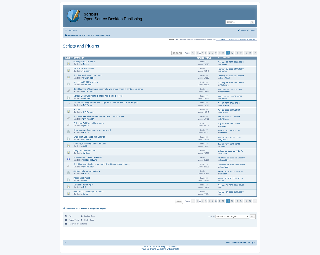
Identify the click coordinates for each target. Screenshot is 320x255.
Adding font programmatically (87, 171)
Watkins (86, 153)
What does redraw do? (84, 68)
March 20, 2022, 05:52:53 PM (230, 96)
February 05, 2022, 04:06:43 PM (231, 69)
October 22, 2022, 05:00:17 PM (230, 151)
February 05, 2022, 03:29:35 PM (231, 62)
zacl (85, 180)
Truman (86, 71)
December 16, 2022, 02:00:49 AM (231, 165)
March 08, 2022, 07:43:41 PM (230, 89)
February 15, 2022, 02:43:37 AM (231, 76)
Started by (79, 58)
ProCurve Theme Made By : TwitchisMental (160, 249)
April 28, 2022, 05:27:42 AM (229, 117)
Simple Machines (168, 246)
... (200, 53)
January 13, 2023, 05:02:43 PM (230, 178)
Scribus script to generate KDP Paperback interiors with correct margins (106, 103)
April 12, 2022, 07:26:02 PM (229, 103)
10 (223, 52)
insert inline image (82, 178)
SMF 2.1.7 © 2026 (152, 246)
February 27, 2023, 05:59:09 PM (231, 192)
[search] (252, 22)
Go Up (179, 201)
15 (245, 52)
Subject (68, 58)
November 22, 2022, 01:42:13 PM (231, 158)
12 (232, 52)
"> (65, 242)
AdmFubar (224, 167)
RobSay (223, 64)
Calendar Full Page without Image (89, 123)
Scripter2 (78, 109)
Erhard (86, 132)
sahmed (86, 98)
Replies (200, 58)
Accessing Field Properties (86, 82)
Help (228, 242)
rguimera (87, 139)
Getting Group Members (84, 62)
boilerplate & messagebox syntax (89, 191)
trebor (85, 194)
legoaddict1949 (90, 160)
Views (208, 58)
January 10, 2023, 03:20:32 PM (230, 171)
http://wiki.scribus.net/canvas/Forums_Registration (236, 39)
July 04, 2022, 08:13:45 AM (229, 144)
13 (237, 52)
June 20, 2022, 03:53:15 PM (229, 137)
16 (250, 52)
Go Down (177, 53)
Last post (223, 58)
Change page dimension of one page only (93, 130)
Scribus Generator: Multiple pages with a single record (98, 96)
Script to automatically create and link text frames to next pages (102, 164)
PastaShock (88, 78)
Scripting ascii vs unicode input (88, 75)
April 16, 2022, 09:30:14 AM (229, 110)
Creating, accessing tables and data (90, 144)
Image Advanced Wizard (85, 150)
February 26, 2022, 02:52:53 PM (231, 83)
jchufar (86, 126)
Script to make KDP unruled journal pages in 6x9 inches (99, 116)
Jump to (211, 216)
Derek (86, 64)
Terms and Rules (239, 242)
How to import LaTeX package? (88, 157)
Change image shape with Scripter (89, 137)
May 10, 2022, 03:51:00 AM (229, 124)
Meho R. (223, 133)
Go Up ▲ (252, 242)
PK (84, 187)
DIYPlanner (88, 91)
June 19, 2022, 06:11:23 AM (229, 130)
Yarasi (222, 146)
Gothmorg (87, 85)
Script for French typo (83, 185)
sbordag (223, 174)
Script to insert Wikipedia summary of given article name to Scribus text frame (108, 89)
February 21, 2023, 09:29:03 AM (231, 185)
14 (241, 52)
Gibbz (85, 146)
